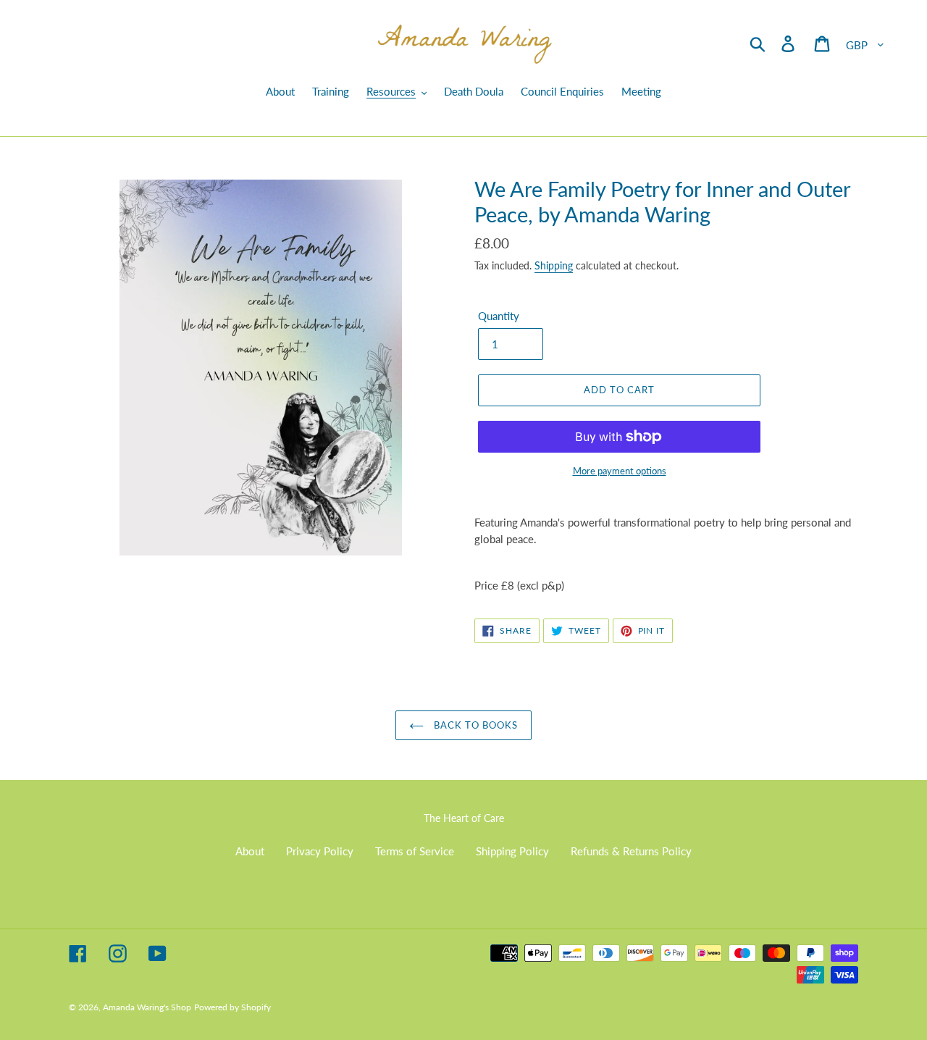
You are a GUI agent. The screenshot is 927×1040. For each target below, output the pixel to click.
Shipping (553, 265)
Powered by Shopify (232, 1007)
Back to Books (475, 725)
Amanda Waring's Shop (147, 1007)
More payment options (619, 471)
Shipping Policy (512, 850)
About (249, 850)
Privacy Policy (319, 850)
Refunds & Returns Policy (631, 850)
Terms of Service (414, 850)
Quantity (498, 315)
